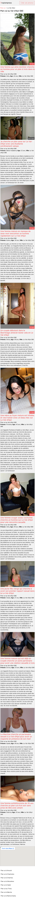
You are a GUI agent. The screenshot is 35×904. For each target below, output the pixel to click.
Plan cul (2, 8)
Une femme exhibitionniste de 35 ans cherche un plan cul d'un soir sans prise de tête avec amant (16, 805)
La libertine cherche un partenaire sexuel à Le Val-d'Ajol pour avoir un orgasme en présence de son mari (16, 736)
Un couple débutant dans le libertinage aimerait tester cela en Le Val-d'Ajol (16, 332)
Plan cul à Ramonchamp (8, 896)
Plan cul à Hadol (6, 885)
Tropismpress (6, 3)
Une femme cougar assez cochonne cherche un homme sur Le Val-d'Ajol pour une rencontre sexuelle (16, 520)
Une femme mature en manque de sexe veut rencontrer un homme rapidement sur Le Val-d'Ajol (15, 233)
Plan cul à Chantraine (7, 874)
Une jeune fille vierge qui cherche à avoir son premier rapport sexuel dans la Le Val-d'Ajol (17, 591)
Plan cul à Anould (6, 870)
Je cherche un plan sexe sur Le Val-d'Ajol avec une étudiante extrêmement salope (16, 143)
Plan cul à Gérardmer (7, 881)
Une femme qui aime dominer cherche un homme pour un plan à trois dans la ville (17, 69)
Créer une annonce (27, 3)
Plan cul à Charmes (7, 878)
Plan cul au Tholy (6, 888)
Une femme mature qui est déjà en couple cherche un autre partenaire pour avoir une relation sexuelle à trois (17, 660)
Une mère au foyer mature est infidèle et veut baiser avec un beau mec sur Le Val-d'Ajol (17, 417)
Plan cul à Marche (6, 892)
